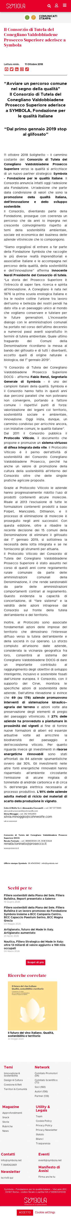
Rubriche (7, 1126)
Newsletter (10, 1172)
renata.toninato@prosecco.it (25, 843)
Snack (5, 1117)
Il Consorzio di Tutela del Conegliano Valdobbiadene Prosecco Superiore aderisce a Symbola (35, 37)
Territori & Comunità (15, 1089)
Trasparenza (43, 1143)
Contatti (8, 1154)
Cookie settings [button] (45, 1212)
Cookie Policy (44, 1121)
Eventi (44, 1154)
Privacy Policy (44, 1125)
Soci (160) (40, 1087)
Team (39, 1116)
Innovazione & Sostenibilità (12, 1074)
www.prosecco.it (11, 848)
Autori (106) (41, 1091)
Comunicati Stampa (48, 17)
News (5, 1131)
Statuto (40, 1134)
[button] (56, 68)
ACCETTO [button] (25, 1212)
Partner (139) (42, 1096)
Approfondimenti (12, 1113)
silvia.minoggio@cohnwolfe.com (28, 816)
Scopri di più (35, 962)
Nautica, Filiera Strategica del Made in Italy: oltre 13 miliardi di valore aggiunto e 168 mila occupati (34, 945)
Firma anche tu (46, 1177)
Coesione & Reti (13, 1085)
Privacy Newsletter (46, 1130)
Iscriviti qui (7, 1178)
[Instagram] (21, 69)
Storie (5, 1122)
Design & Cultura (13, 1080)
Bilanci (39, 1139)
